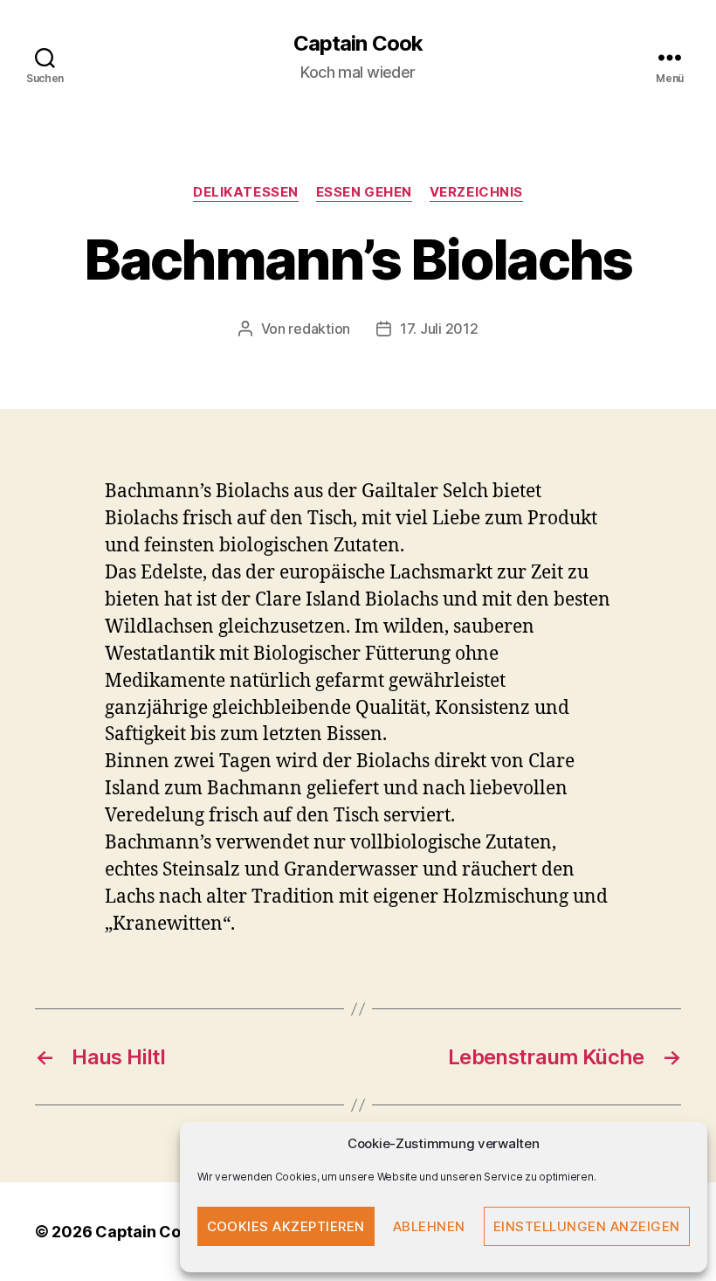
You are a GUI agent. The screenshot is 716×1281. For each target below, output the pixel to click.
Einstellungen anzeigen (586, 1226)
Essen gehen (364, 192)
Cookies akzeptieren (286, 1226)
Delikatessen (246, 192)
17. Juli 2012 (439, 328)
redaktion (319, 328)
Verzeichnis (476, 192)
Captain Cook (357, 43)
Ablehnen (429, 1226)
